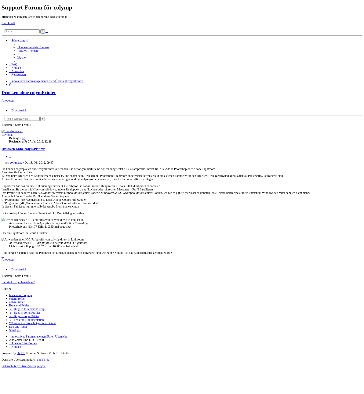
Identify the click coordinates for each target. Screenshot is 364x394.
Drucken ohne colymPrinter (29, 92)
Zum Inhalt (8, 23)
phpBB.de (43, 359)
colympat (7, 134)
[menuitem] (33, 47)
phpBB (21, 353)
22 (23, 138)
